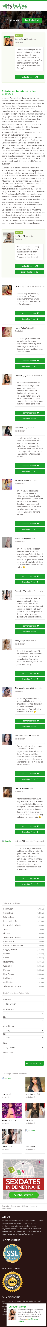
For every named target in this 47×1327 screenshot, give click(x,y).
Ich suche (7, 999)
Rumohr (23, 953)
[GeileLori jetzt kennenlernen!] (7, 379)
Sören (23, 929)
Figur (5, 1043)
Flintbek (23, 933)
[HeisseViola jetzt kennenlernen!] (7, 332)
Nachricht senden (28, 77)
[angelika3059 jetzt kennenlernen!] (12, 1110)
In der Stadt (8, 1052)
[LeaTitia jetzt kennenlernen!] (8, 237)
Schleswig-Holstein (29, 1206)
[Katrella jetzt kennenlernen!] (7, 845)
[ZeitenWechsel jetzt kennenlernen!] (7, 739)
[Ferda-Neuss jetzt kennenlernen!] (7, 484)
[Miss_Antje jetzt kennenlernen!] (7, 644)
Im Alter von (8, 1009)
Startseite (5, 1206)
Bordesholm (23, 941)
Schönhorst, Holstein (23, 937)
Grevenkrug (23, 913)
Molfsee (23, 970)
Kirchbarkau (23, 982)
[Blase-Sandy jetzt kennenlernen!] (7, 542)
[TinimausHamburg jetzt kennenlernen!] (7, 692)
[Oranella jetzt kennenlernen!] (7, 595)
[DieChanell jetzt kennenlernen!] (7, 792)
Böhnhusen (23, 909)
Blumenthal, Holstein (23, 925)
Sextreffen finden (28, 272)
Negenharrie (23, 962)
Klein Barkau (23, 974)
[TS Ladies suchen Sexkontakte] (14, 6)
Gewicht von (8, 1026)
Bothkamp (23, 978)
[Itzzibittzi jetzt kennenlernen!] (7, 431)
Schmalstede (23, 917)
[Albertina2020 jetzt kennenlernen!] (35, 1084)
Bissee (23, 957)
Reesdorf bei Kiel (23, 921)
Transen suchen (35, 1063)
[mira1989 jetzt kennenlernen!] (7, 290)
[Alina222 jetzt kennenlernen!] (35, 1136)
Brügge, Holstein (23, 949)
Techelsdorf (20, 239)
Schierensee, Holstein (23, 986)
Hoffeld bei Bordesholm (23, 945)
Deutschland (15, 1206)
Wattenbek (23, 966)
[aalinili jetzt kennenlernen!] (35, 1110)
